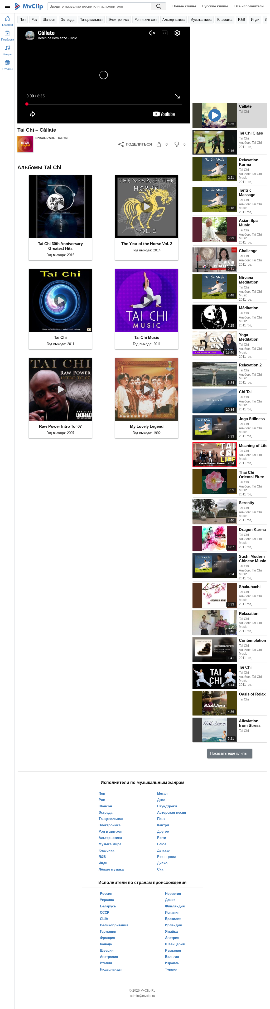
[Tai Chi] (25, 144)
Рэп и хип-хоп (145, 20)
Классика (224, 20)
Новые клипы (184, 6)
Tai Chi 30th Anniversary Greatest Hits (60, 246)
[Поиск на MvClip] (158, 6)
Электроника (118, 20)
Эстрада (67, 20)
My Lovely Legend (146, 426)
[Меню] (7, 6)
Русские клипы (215, 6)
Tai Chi (62, 138)
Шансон (49, 20)
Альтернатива (173, 20)
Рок (34, 20)
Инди (255, 20)
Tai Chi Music (146, 337)
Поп (23, 20)
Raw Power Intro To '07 (60, 426)
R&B (241, 20)
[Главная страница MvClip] (29, 6)
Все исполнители (249, 6)
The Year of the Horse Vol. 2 (146, 243)
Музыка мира (200, 20)
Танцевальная (91, 20)
